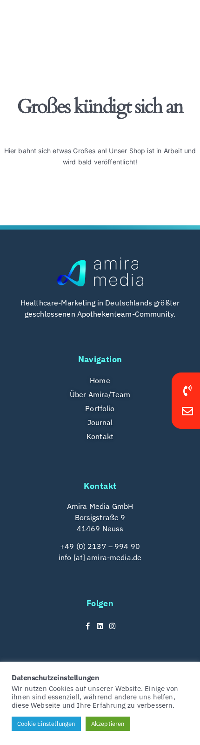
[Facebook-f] (87, 626)
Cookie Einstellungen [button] (46, 724)
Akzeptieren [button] (108, 724)
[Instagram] (112, 626)
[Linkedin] (100, 626)
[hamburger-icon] (175, 18)
